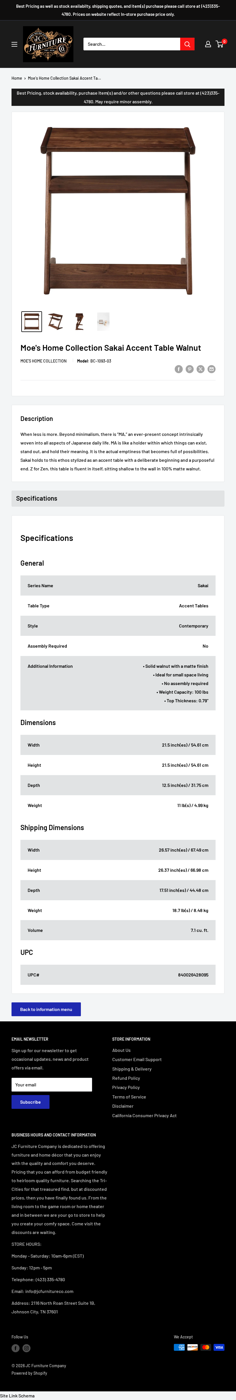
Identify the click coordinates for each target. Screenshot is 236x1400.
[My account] (208, 44)
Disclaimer (123, 1106)
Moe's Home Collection (43, 360)
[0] (219, 44)
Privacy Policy (126, 1087)
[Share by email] (212, 368)
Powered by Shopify (29, 1373)
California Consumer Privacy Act (144, 1115)
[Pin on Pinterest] (190, 368)
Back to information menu (46, 1009)
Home (17, 78)
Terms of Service (129, 1096)
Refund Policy (126, 1078)
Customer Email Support (137, 1059)
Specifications (36, 498)
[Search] (187, 44)
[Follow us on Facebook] (16, 1348)
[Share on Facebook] (179, 368)
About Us (121, 1050)
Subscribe (30, 1102)
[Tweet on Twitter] (201, 368)
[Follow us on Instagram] (26, 1348)
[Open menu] (14, 44)
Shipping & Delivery (132, 1068)
